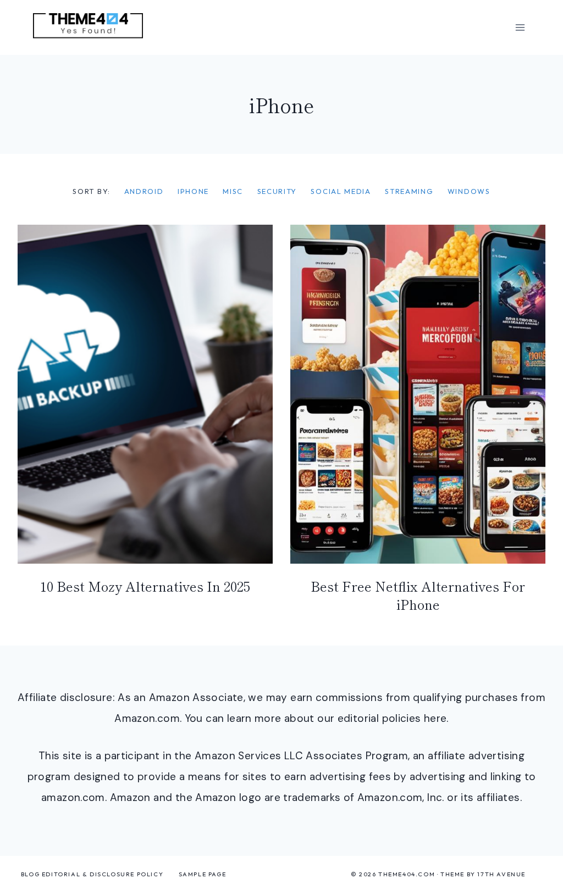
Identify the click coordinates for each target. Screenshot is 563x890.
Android (144, 191)
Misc (233, 191)
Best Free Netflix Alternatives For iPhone (418, 595)
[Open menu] (520, 27)
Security (277, 191)
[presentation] (145, 394)
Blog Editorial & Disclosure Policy (92, 874)
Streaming (409, 191)
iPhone (193, 191)
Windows (469, 191)
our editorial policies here (381, 718)
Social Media (341, 191)
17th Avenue (501, 874)
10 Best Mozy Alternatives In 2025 (145, 586)
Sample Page (203, 874)
